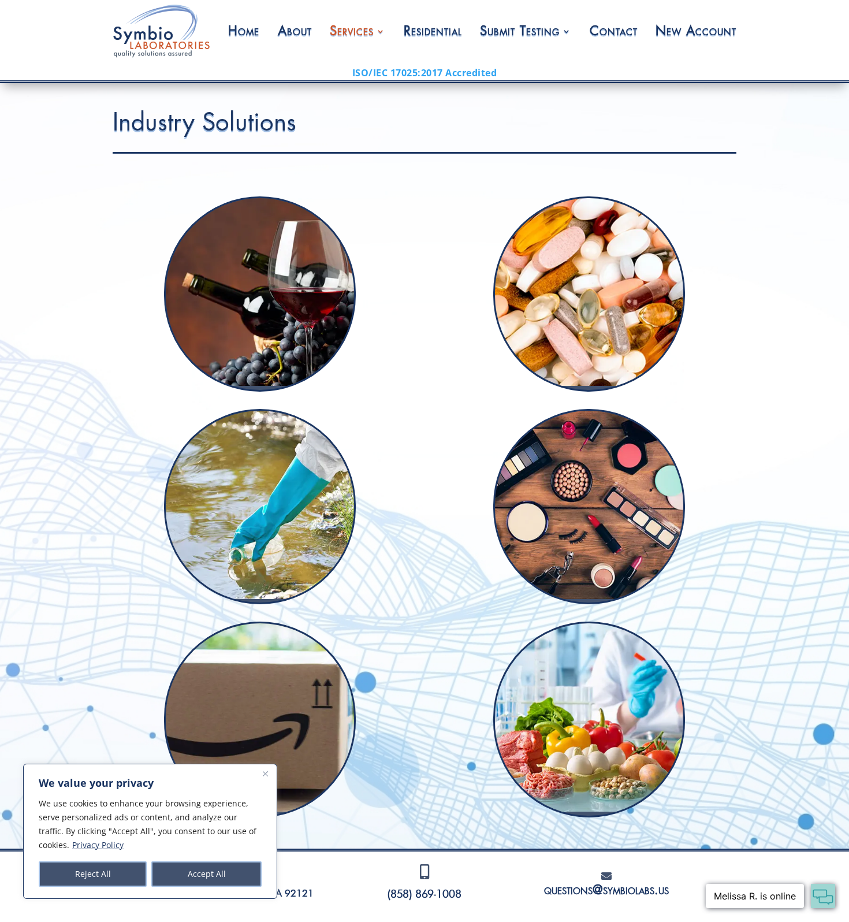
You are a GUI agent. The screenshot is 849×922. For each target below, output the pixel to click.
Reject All (93, 873)
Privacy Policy (98, 844)
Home (243, 31)
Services (352, 31)
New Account (696, 31)
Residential (433, 31)
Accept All (207, 873)
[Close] (265, 773)
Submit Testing (520, 31)
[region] (150, 831)
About (295, 31)
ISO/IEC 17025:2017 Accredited (424, 72)
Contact (614, 31)
